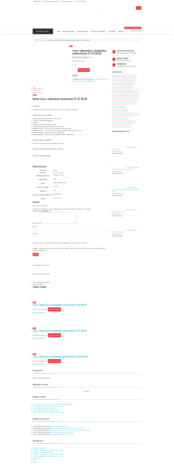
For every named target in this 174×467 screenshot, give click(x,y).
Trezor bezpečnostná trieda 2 (129, 99)
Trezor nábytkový (118, 122)
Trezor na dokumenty (119, 106)
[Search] (104, 9)
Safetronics (135, 95)
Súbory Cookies (37, 458)
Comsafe (133, 76)
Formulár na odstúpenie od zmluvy (43, 452)
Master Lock (116, 87)
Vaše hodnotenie (38, 211)
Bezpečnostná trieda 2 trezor (121, 76)
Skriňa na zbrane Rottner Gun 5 (60, 426)
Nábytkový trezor (133, 91)
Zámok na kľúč (57, 198)
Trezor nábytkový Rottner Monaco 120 (62, 434)
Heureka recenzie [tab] (38, 92)
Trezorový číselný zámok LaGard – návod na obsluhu (48, 406)
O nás (34, 460)
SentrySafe (116, 99)
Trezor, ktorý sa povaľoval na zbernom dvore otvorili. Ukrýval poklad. (53, 404)
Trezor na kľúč (135, 114)
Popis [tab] (34, 86)
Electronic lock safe (118, 80)
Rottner (93, 81)
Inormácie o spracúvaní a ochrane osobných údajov (48, 454)
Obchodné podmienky (39, 448)
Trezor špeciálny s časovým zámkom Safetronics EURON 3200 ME (70, 430)
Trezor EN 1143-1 (130, 103)
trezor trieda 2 (117, 126)
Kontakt (121, 31)
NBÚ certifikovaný (126, 87)
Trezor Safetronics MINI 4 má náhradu (44, 408)
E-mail (35, 234)
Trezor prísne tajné (129, 122)
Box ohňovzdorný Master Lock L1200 (62, 432)
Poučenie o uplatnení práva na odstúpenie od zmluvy (48, 450)
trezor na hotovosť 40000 (120, 110)
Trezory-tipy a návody (98, 31)
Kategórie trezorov (42, 31)
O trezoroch (112, 31)
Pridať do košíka (83, 70)
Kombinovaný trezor (128, 84)
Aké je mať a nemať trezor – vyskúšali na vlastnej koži (48, 412)
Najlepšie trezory (82, 31)
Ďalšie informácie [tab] (38, 88)
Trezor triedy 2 (126, 126)
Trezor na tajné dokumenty (120, 118)
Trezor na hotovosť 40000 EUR (121, 114)
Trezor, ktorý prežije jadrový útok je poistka (45, 410)
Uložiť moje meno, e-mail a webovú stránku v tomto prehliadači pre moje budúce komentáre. (60, 243)
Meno (35, 226)
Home (58, 31)
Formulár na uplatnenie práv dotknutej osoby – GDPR (48, 456)
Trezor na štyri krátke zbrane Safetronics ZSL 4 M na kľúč (67, 428)
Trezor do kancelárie (118, 103)
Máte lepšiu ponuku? (78, 61)
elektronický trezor (130, 80)
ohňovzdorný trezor (118, 95)
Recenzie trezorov (68, 31)
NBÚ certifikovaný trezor (119, 91)
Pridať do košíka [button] (54, 309)
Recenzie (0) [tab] (36, 90)
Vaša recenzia (37, 223)
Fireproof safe (117, 84)
